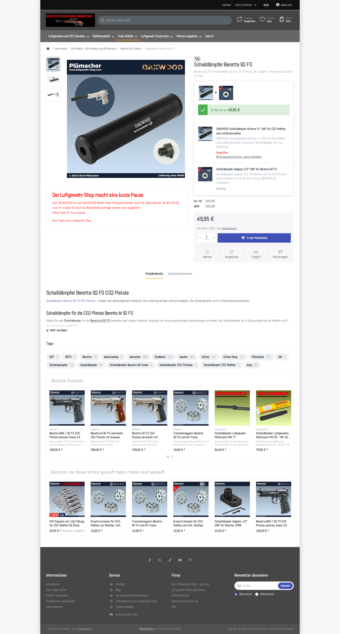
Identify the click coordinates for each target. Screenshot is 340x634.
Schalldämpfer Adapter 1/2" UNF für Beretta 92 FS (246, 169)
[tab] (154, 274)
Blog (266, 5)
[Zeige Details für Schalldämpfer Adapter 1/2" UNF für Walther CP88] (232, 499)
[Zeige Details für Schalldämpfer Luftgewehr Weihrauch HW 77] (232, 408)
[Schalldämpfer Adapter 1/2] (226, 93)
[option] (53, 64)
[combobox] (164, 20)
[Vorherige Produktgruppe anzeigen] (50, 424)
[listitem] (126, 118)
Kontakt (226, 5)
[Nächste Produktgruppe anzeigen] (289, 424)
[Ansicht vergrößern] (126, 118)
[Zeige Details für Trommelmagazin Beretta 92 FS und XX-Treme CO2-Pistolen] (191, 408)
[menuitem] (68, 36)
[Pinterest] (190, 560)
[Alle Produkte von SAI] (197, 59)
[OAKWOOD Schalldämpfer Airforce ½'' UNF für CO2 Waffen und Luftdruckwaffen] (206, 93)
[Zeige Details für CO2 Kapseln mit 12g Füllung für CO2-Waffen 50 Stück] (67, 499)
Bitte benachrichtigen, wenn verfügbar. (239, 157)
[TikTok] (170, 560)
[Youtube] (180, 560)
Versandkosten (229, 228)
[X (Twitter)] (160, 560)
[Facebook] (149, 560)
